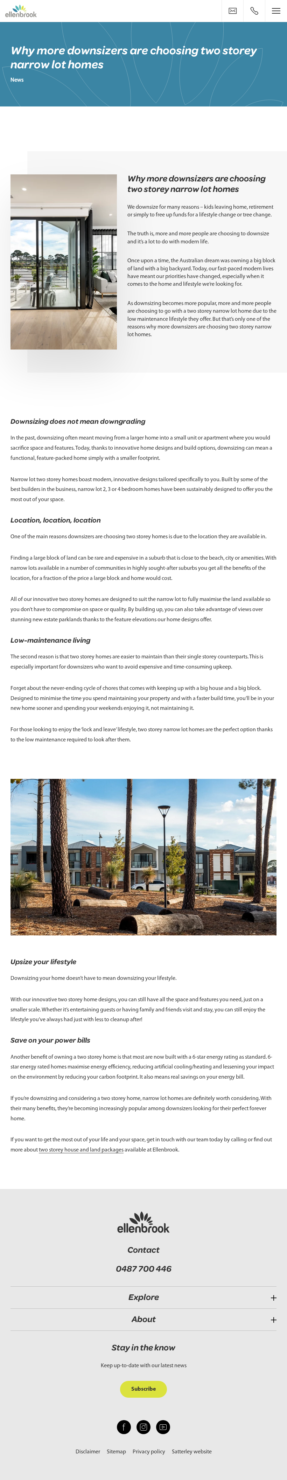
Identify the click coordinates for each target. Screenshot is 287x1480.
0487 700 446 (144, 1269)
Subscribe (143, 1389)
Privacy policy (149, 1452)
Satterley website (192, 1452)
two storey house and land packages (81, 1150)
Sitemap (116, 1452)
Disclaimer (88, 1452)
